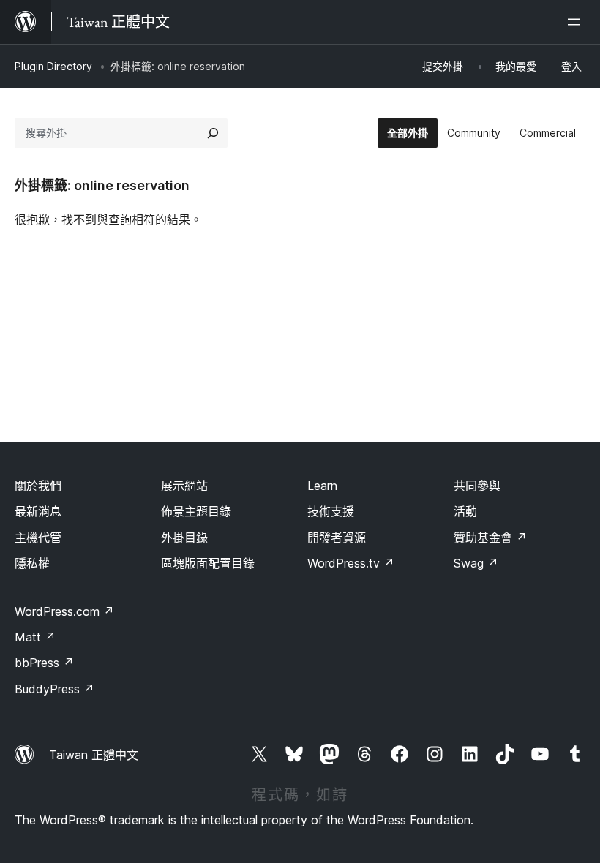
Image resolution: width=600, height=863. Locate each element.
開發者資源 (336, 537)
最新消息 (38, 511)
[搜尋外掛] (213, 133)
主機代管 (38, 537)
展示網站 (184, 485)
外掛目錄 (184, 537)
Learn (322, 485)
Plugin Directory (53, 66)
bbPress (44, 662)
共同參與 (477, 485)
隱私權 (32, 563)
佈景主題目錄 (196, 511)
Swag (476, 563)
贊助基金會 (490, 537)
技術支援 (330, 511)
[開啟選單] (576, 22)
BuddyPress (54, 689)
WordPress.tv (350, 563)
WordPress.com (64, 611)
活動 (465, 511)
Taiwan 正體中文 (93, 754)
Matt (35, 637)
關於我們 (38, 485)
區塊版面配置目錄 (208, 563)
